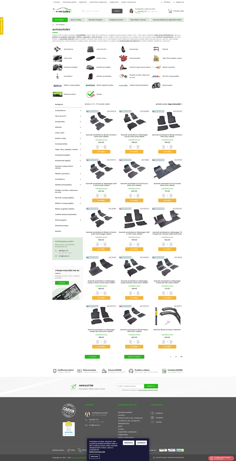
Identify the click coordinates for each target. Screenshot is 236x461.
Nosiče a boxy (60, 138)
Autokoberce (60, 110)
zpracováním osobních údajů (148, 390)
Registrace (180, 2)
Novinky (58, 231)
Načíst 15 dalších (134, 357)
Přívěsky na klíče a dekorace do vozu (66, 191)
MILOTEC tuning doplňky (64, 198)
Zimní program (60, 220)
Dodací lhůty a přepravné (98, 2)
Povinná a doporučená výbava (64, 167)
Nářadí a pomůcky (62, 174)
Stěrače (58, 127)
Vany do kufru (60, 116)
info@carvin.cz (64, 256)
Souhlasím (141, 443)
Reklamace (83, 2)
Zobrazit (62, 283)
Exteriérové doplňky (63, 161)
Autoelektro (60, 179)
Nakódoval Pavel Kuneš (176, 457)
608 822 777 (63, 250)
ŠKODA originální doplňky (64, 209)
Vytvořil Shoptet (161, 457)
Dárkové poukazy (61, 226)
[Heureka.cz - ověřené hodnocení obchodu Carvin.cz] (69, 428)
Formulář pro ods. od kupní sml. (129, 421)
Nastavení (94, 456)
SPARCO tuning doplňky (64, 203)
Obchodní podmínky (70, 2)
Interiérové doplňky (62, 155)
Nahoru (93, 357)
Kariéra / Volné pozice (128, 2)
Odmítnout (128, 443)
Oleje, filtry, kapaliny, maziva (66, 149)
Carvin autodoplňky (79, 458)
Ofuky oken (59, 133)
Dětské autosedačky (63, 185)
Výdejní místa (114, 2)
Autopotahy (60, 122)
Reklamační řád (123, 423)
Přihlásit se (151, 386)
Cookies (121, 429)
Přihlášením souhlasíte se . (140, 390)
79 (181, 357)
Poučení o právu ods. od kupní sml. (130, 418)
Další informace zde (97, 452)
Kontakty (57, 2)
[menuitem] (60, 20)
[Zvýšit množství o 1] (105, 147)
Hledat (117, 11)
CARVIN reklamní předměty (66, 214)
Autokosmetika (61, 144)
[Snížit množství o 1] (97, 147)
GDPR (120, 426)
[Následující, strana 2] (176, 356)
